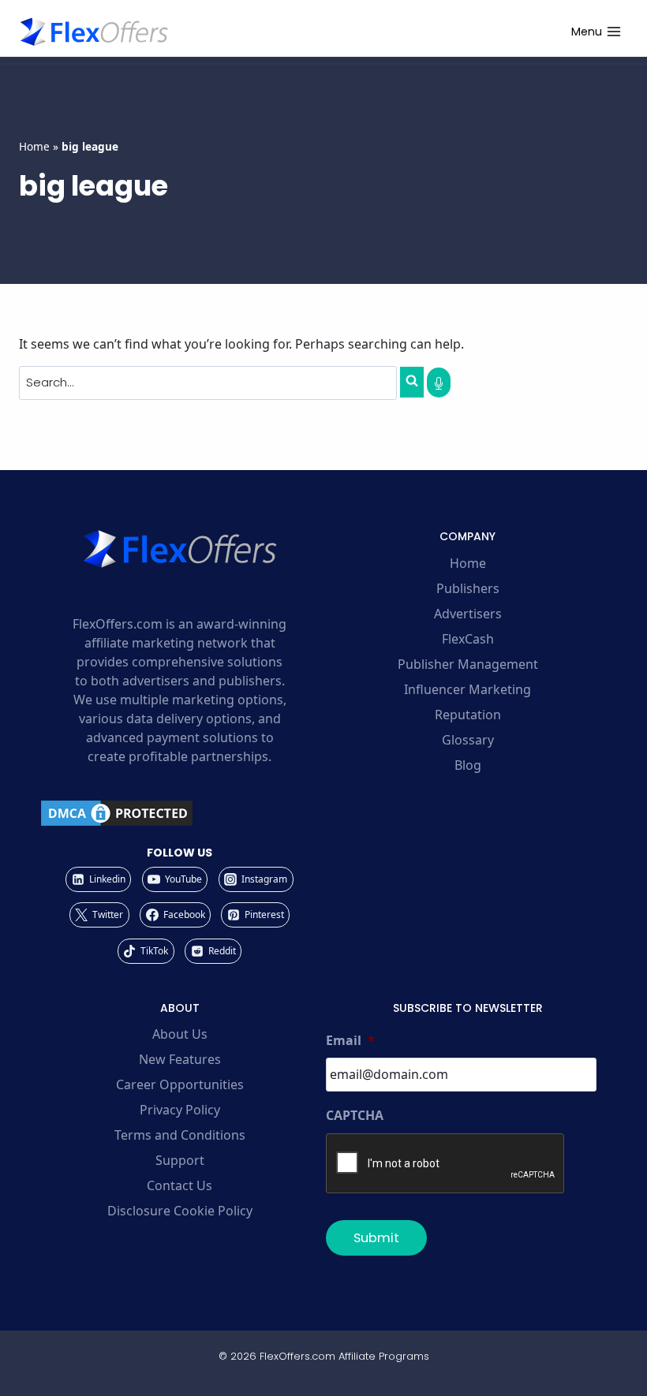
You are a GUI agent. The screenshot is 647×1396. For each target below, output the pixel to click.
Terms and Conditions (179, 1135)
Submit (376, 1238)
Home (34, 146)
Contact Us (179, 1185)
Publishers (467, 588)
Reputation (468, 714)
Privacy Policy (180, 1109)
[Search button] (412, 382)
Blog (467, 765)
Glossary (468, 739)
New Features (180, 1059)
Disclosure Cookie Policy (179, 1210)
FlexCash (468, 639)
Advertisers (468, 613)
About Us (180, 1034)
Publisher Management (468, 664)
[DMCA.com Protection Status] (179, 813)
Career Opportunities (180, 1084)
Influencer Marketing (467, 689)
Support (179, 1160)
